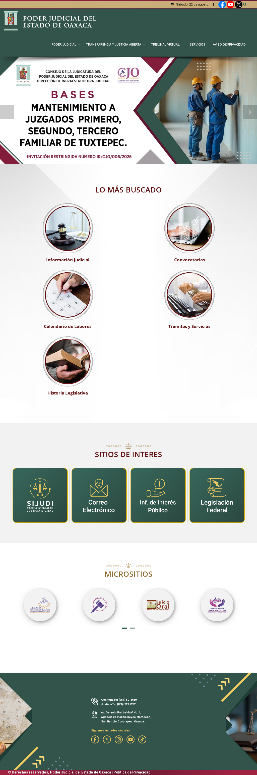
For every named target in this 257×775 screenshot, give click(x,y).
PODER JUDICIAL (64, 44)
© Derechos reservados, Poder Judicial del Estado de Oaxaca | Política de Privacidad (79, 772)
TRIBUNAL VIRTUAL (165, 44)
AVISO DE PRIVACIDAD (229, 44)
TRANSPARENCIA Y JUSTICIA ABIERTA (113, 44)
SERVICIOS (197, 44)
